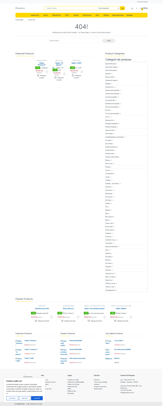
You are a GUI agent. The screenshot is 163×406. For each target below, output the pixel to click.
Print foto (97, 380)
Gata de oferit (110, 130)
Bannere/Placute (111, 64)
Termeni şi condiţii (73, 380)
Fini (107, 207)
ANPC (69, 389)
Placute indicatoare (111, 246)
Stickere (106, 15)
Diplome (108, 253)
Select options (45, 71)
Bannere (108, 73)
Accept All (37, 398)
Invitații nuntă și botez (112, 157)
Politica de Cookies (73, 384)
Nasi (107, 213)
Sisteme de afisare (111, 80)
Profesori (108, 236)
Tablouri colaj (59, 60)
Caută (109, 40)
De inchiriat (109, 143)
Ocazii (45, 15)
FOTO (67, 15)
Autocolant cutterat (111, 67)
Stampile (129, 15)
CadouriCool (35, 15)
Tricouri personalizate (112, 113)
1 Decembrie (109, 173)
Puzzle (108, 110)
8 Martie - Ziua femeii (112, 183)
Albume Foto (109, 120)
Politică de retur (72, 386)
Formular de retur (46, 389)
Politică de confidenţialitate (76, 382)
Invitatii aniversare (111, 147)
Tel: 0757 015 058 (142, 2)
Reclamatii (71, 393)
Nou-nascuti (109, 217)
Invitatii (75, 15)
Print (97, 15)
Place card (109, 163)
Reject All (25, 398)
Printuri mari (87, 15)
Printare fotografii (111, 127)
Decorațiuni (109, 133)
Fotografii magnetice (112, 123)
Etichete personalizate (112, 103)
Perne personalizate (112, 107)
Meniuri (108, 160)
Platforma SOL (72, 391)
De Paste (108, 200)
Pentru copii (109, 223)
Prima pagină (19, 20)
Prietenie (39, 60)
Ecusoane (109, 256)
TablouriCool (56, 15)
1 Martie (108, 180)
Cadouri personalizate (112, 93)
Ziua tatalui (109, 243)
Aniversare (109, 190)
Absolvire (108, 187)
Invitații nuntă (109, 153)
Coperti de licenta (118, 15)
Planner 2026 (110, 77)
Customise (12, 398)
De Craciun (109, 197)
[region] (24, 390)
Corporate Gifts (110, 100)
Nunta (107, 220)
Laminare (96, 384)
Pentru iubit (109, 226)
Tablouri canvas (110, 283)
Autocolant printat (111, 70)
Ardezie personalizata (112, 90)
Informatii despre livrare (48, 382)
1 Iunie (107, 177)
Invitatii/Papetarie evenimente (115, 137)
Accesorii (108, 140)
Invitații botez (110, 150)
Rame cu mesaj (110, 277)
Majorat (108, 210)
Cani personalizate (111, 97)
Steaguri (108, 83)
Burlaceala (109, 193)
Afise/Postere (98, 389)
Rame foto (109, 280)
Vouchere (109, 263)
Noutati (108, 167)
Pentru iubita (109, 230)
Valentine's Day (110, 240)
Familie (108, 203)
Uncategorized (110, 290)
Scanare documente (100, 386)
